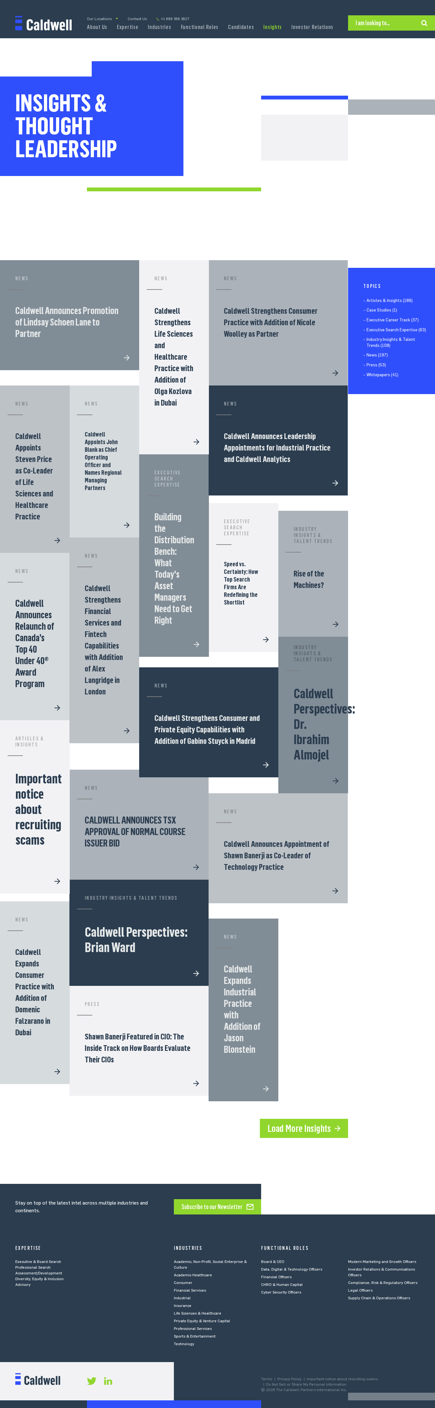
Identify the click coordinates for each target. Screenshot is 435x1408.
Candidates (241, 27)
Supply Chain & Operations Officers (379, 1298)
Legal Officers (360, 1290)
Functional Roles (200, 27)
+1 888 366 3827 (175, 19)
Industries (159, 27)
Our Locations (99, 19)
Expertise (127, 27)
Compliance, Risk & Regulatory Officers (382, 1282)
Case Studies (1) (382, 310)
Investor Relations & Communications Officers (381, 1272)
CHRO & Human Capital (282, 1284)
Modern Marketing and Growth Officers (382, 1261)
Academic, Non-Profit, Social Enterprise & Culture (210, 1264)
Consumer (183, 1282)
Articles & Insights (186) (390, 300)
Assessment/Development (38, 1273)
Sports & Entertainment (195, 1336)
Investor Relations (312, 27)
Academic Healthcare (193, 1275)
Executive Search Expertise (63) (396, 329)
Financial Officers (276, 1277)
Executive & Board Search (38, 1261)
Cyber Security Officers (281, 1292)
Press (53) (376, 365)
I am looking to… (373, 23)
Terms (266, 1379)
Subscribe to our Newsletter (212, 1207)
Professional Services (193, 1328)
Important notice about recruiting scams (342, 1379)
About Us (97, 27)
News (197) (377, 355)
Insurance (182, 1305)
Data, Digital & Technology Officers (291, 1269)
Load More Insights (299, 1128)
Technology (184, 1344)
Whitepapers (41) (382, 374)
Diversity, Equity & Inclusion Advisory (39, 1282)
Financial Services (190, 1290)
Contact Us (137, 19)
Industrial (182, 1298)
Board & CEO (272, 1261)
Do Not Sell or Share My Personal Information (306, 1384)
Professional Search (33, 1267)
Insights (272, 27)
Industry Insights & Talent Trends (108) (391, 342)
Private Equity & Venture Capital (202, 1321)
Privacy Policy (289, 1379)
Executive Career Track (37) (393, 320)
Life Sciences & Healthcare (197, 1313)
